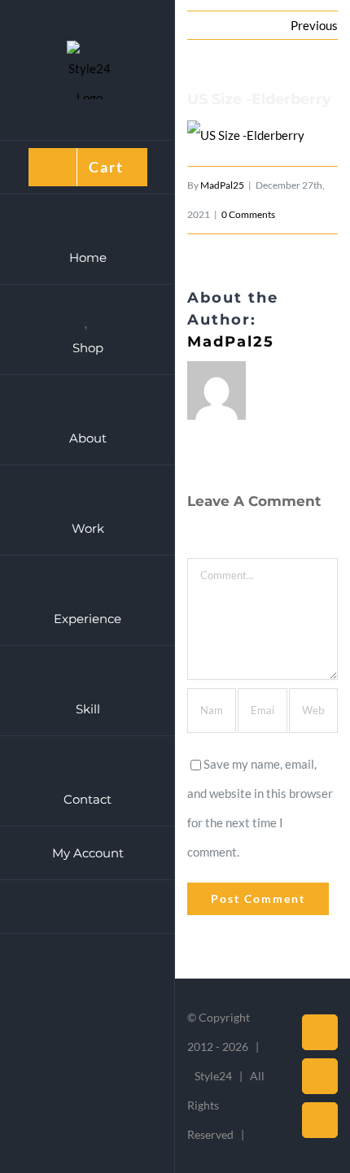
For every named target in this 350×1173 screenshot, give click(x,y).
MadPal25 (222, 185)
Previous (314, 25)
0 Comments (248, 214)
